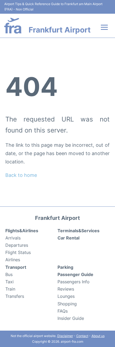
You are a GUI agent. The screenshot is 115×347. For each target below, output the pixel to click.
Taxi (9, 281)
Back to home (21, 175)
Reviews (65, 289)
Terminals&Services (78, 230)
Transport (15, 267)
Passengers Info (73, 281)
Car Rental (68, 238)
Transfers (14, 296)
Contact (82, 336)
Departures (16, 245)
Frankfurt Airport (60, 30)
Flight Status (18, 252)
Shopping (67, 303)
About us (98, 336)
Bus (9, 274)
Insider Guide (70, 318)
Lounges (66, 296)
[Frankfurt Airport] (12, 26)
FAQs (62, 311)
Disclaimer (65, 336)
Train (10, 289)
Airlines (12, 259)
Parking (65, 267)
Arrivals (13, 238)
